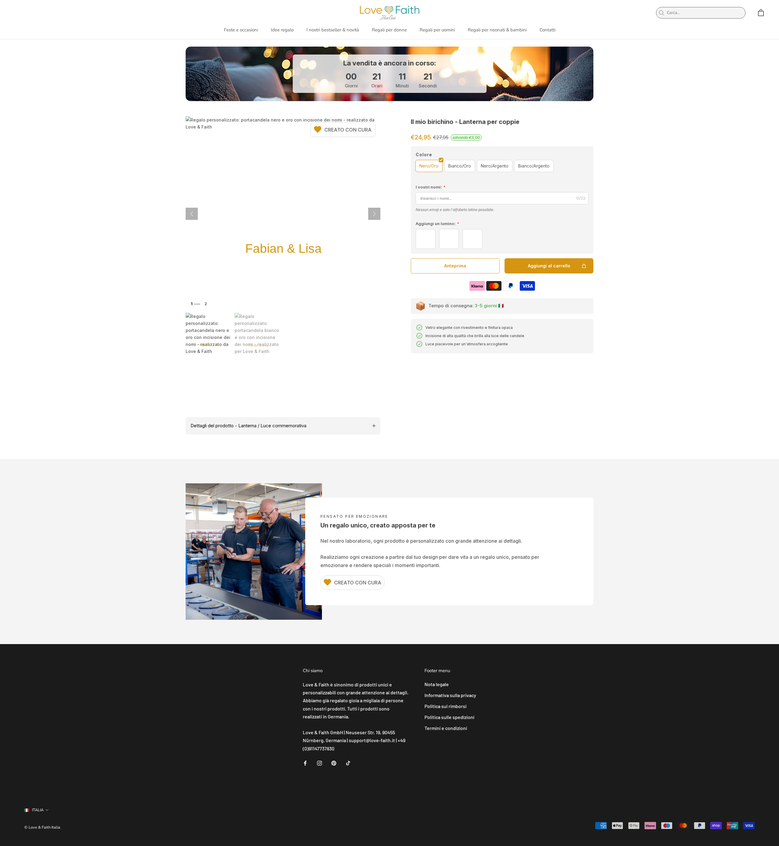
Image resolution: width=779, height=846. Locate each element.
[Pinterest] (333, 763)
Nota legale (436, 684)
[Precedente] (192, 214)
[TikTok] (348, 763)
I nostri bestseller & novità (332, 30)
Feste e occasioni (241, 30)
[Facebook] (305, 763)
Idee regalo (282, 30)
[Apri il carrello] (761, 12)
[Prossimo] (374, 214)
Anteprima (455, 265)
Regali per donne (389, 30)
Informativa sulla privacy (450, 695)
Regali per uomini (437, 30)
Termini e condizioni (445, 728)
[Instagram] (319, 763)
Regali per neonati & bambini (497, 30)
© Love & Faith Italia (42, 827)
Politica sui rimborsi (445, 706)
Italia (38, 810)
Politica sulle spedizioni (449, 717)
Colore (424, 154)
